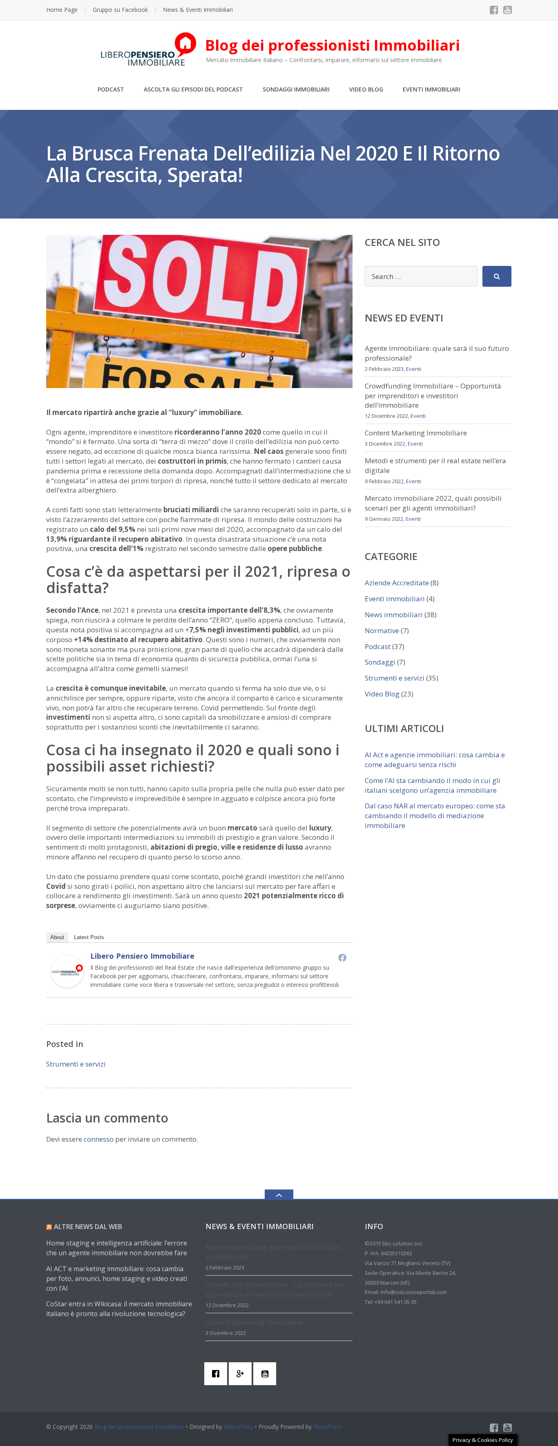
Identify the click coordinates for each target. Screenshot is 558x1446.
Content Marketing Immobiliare (416, 432)
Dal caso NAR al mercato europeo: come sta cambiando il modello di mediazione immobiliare (435, 815)
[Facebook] (494, 10)
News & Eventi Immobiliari (198, 9)
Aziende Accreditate (397, 582)
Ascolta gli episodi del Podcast (193, 89)
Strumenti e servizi (76, 1064)
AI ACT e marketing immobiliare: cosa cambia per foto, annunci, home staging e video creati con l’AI (116, 1278)
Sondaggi (380, 662)
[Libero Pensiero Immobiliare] (67, 970)
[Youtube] (507, 10)
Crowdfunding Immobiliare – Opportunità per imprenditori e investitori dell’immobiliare (433, 395)
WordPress (327, 1426)
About (57, 937)
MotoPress (238, 1426)
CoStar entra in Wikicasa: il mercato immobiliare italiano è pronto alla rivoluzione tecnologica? (119, 1308)
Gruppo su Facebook (120, 9)
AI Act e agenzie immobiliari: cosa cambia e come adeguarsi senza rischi (435, 759)
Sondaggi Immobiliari (296, 89)
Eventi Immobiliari (431, 89)
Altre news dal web (88, 1226)
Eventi (413, 369)
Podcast (111, 89)
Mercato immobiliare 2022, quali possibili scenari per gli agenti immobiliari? (433, 503)
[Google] (242, 1373)
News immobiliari (394, 614)
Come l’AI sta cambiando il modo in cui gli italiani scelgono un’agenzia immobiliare (432, 785)
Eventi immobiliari (395, 598)
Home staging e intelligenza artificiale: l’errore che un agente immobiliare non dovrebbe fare (116, 1247)
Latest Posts (89, 937)
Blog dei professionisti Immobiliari (139, 1426)
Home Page (62, 9)
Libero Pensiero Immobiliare (142, 956)
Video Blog (366, 89)
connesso (99, 1139)
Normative (382, 630)
